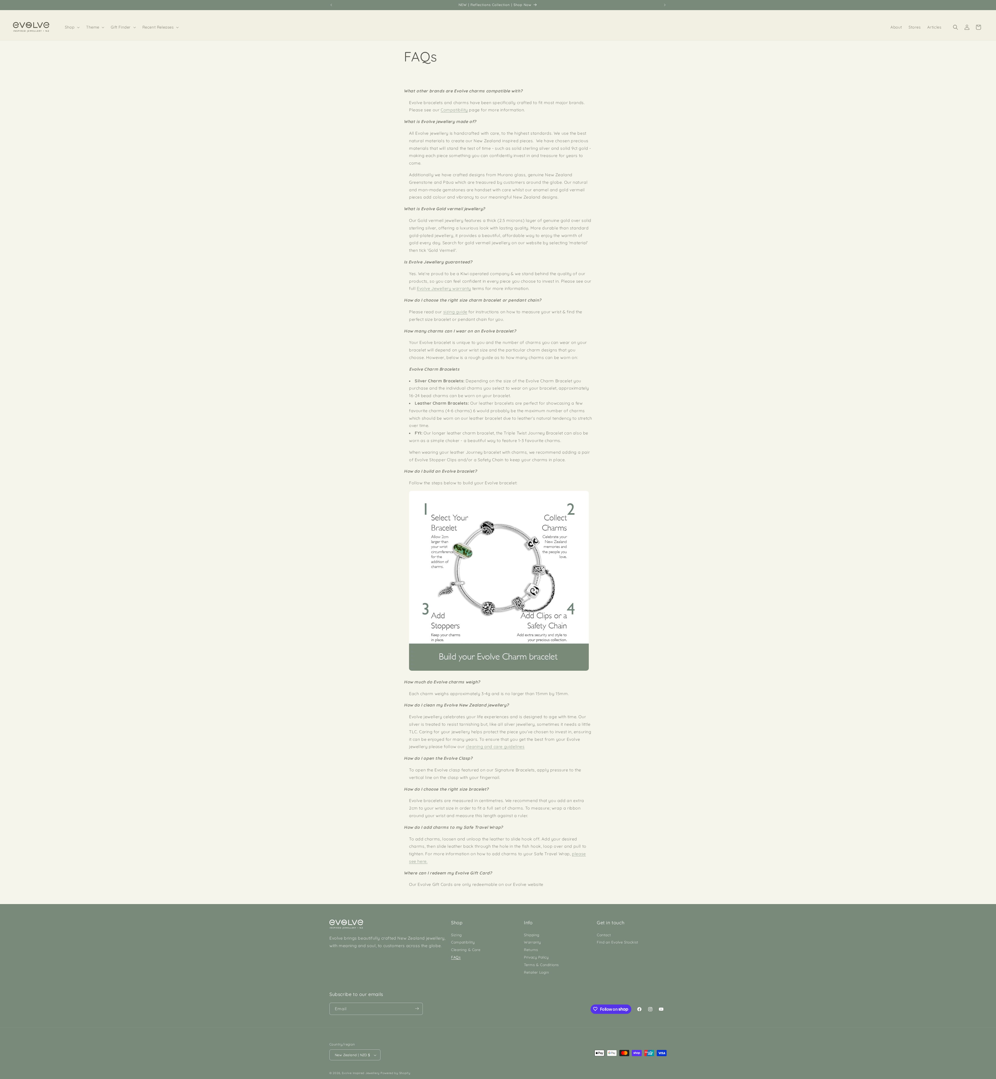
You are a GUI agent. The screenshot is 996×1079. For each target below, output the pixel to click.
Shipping (532, 934)
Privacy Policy (536, 957)
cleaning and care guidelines (495, 746)
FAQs (456, 957)
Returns (531, 949)
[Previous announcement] (331, 5)
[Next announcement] (664, 5)
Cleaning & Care (465, 949)
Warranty (532, 942)
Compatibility (454, 109)
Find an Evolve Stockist (617, 942)
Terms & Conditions (541, 964)
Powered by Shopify (395, 1073)
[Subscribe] (417, 1008)
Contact (604, 934)
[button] (72, 27)
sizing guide (455, 311)
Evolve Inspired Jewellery (361, 1073)
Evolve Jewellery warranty (444, 288)
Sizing (456, 934)
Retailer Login (536, 972)
